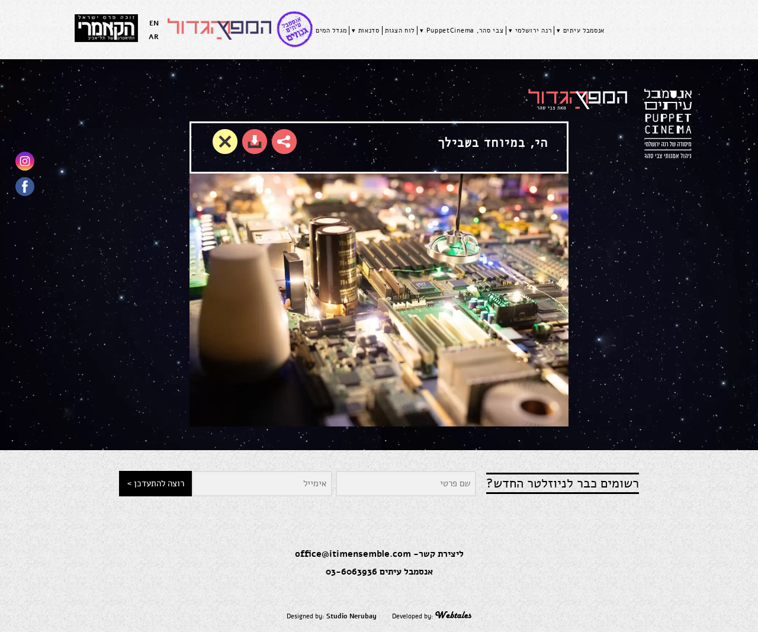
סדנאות (369, 30)
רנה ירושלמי (533, 30)
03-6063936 (351, 572)
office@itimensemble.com (353, 554)
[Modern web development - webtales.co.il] (453, 616)
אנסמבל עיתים (584, 30)
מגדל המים (331, 30)
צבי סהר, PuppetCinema (465, 30)
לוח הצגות (400, 30)
